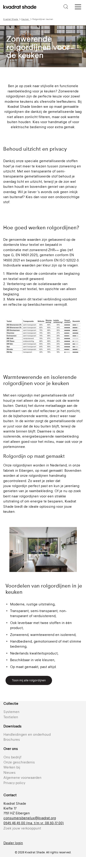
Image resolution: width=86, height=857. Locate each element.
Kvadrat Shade (11, 19)
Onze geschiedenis (19, 762)
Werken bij (11, 767)
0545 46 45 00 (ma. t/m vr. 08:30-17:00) (33, 823)
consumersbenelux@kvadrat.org (29, 818)
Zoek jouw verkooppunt (22, 828)
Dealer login (13, 843)
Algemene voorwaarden (22, 777)
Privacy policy (14, 783)
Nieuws (9, 772)
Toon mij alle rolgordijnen (29, 680)
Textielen (10, 717)
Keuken (25, 19)
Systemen (11, 712)
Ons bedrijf (12, 757)
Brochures (11, 739)
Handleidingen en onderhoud (27, 734)
